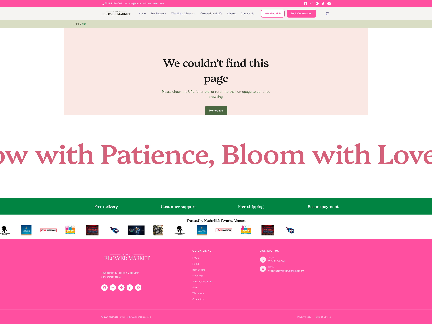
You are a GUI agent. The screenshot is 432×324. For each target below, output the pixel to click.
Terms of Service (323, 317)
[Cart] (327, 13)
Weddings (197, 275)
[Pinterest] (317, 3)
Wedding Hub (273, 13)
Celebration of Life (211, 13)
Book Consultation (301, 13)
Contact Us (247, 13)
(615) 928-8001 (113, 3)
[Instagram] (311, 3)
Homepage (216, 110)
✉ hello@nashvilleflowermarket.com (144, 3)
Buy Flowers (157, 13)
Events (196, 287)
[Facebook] (305, 3)
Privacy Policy (304, 317)
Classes (231, 13)
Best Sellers (198, 269)
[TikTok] (323, 3)
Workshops (198, 293)
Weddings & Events (182, 13)
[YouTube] (329, 3)
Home (142, 13)
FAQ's (195, 258)
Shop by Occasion (202, 281)
